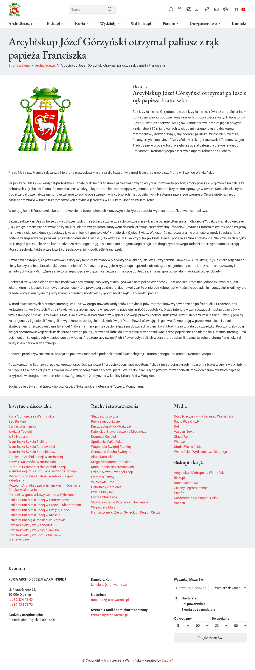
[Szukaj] (110, 9)
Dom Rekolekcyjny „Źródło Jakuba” (34, 530)
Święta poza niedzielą (198, 609)
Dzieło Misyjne (102, 492)
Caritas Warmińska (22, 426)
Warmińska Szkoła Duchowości (31, 447)
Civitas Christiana (104, 497)
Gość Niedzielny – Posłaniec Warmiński (203, 416)
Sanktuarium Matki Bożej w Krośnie (34, 515)
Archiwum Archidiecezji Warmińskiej (35, 457)
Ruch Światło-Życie (105, 421)
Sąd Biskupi (17, 421)
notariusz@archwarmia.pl (110, 600)
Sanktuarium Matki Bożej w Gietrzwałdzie (39, 500)
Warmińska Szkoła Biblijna (27, 442)
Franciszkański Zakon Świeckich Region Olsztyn (126, 512)
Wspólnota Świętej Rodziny (111, 447)
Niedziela (188, 598)
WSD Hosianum (20, 436)
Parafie (179, 493)
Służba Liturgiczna (104, 416)
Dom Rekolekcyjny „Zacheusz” (31, 525)
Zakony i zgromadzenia (191, 488)
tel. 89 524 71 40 (20, 600)
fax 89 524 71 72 (20, 605)
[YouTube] (243, 9)
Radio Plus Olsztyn (188, 421)
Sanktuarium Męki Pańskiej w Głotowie (37, 520)
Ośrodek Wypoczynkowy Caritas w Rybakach (41, 495)
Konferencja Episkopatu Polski (196, 498)
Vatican (179, 503)
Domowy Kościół (103, 436)
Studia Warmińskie (188, 447)
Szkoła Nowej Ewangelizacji (112, 472)
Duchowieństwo (186, 483)
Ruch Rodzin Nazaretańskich (112, 467)
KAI (176, 426)
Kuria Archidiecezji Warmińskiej (31, 416)
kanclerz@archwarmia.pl (109, 585)
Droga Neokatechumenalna (111, 462)
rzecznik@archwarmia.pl (109, 615)
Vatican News (184, 431)
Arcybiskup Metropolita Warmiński (199, 473)
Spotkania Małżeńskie (107, 442)
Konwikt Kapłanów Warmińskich (32, 462)
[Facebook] (236, 9)
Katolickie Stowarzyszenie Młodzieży (118, 431)
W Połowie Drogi (103, 482)
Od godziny (183, 618)
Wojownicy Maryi (103, 507)
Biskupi (179, 478)
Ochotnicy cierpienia (106, 487)
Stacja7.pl (181, 436)
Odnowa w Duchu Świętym (111, 452)
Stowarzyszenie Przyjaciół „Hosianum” (120, 502)
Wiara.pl (180, 442)
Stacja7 (167, 660)
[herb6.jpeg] (14, 9)
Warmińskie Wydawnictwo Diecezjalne (202, 452)
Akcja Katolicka (102, 457)
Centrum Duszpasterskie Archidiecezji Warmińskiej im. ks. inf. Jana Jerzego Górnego (42, 469)
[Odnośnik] (171, 9)
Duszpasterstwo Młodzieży (111, 426)
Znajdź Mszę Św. (210, 638)
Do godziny (220, 618)
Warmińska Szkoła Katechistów (31, 452)
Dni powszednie (193, 604)
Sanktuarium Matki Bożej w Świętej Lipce (38, 510)
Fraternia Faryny (102, 477)
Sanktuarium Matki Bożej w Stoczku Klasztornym (44, 505)
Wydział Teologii (20, 431)
